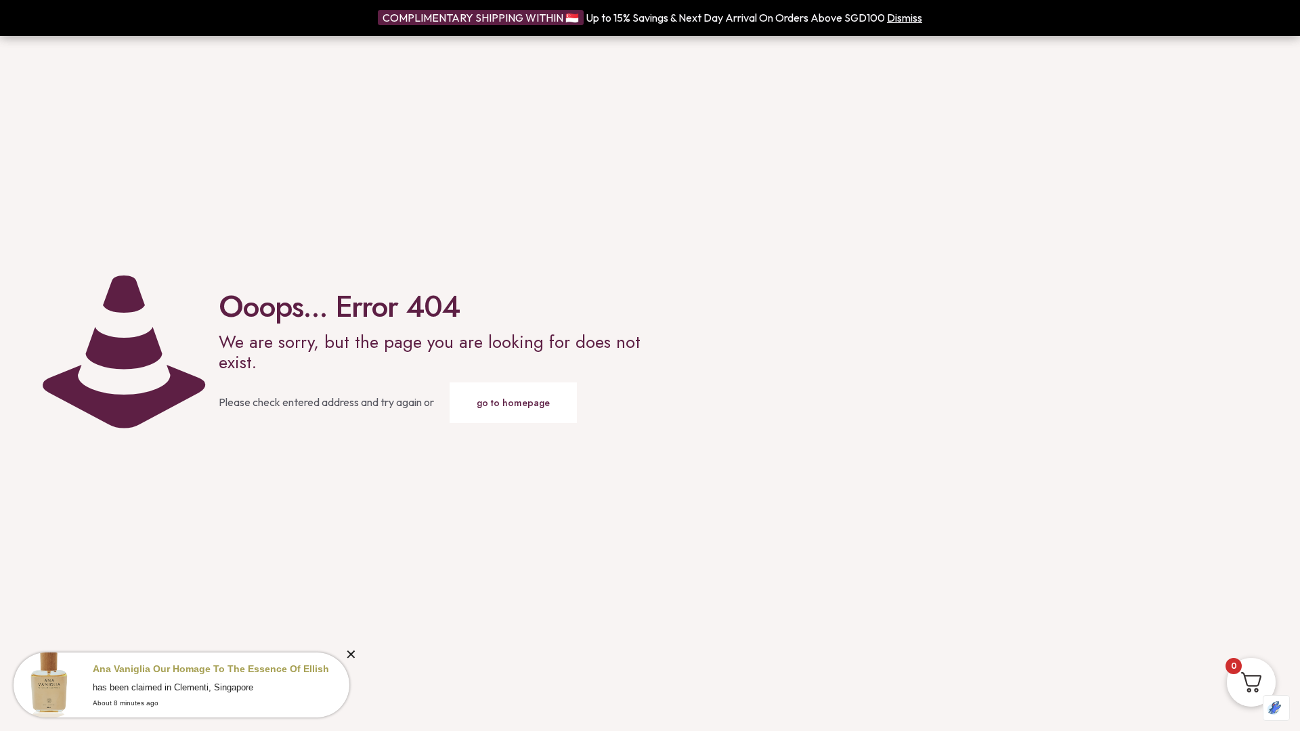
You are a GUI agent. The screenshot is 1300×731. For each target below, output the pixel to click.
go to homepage (513, 402)
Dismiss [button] (904, 17)
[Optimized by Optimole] (1276, 708)
